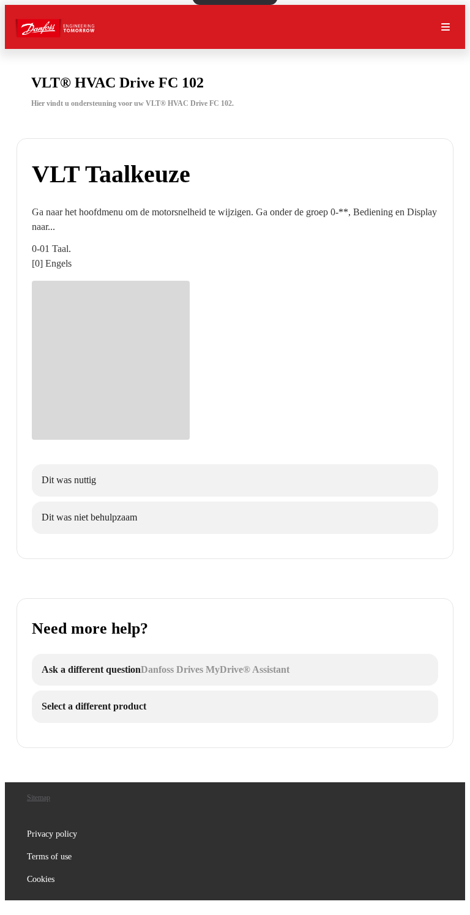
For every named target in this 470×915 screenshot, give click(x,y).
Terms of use (49, 856)
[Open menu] (445, 27)
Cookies (40, 879)
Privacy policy (52, 834)
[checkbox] (235, 480)
